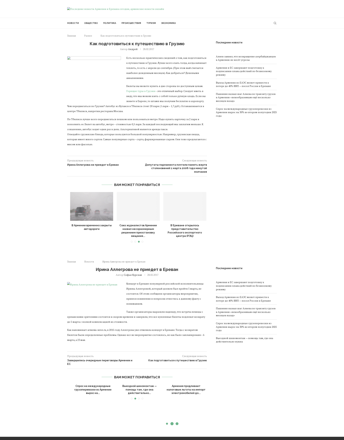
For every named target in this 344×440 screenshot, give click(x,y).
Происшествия (131, 23)
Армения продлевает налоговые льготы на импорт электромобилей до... (183, 389)
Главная (71, 35)
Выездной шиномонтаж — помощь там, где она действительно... (137, 389)
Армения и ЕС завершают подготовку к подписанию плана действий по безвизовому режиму (244, 71)
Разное (88, 35)
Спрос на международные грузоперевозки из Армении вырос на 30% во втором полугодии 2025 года (246, 112)
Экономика (168, 23)
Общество (91, 23)
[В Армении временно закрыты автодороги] (90, 206)
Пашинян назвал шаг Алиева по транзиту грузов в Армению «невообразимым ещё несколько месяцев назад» (246, 97)
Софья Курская (133, 274)
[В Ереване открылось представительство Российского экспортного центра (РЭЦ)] (183, 206)
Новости (73, 23)
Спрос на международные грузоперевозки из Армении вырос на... (90, 389)
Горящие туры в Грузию (141, 91)
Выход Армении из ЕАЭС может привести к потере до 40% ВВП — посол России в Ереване (243, 84)
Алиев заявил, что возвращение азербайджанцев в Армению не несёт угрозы (246, 58)
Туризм (151, 23)
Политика (109, 23)
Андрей (133, 49)
